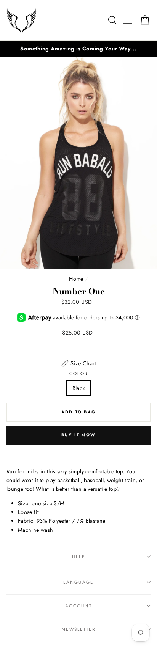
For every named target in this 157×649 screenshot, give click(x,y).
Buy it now (78, 435)
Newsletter (78, 629)
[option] (78, 48)
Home (76, 279)
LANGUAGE (78, 582)
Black (78, 388)
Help (78, 556)
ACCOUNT (78, 606)
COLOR (78, 374)
